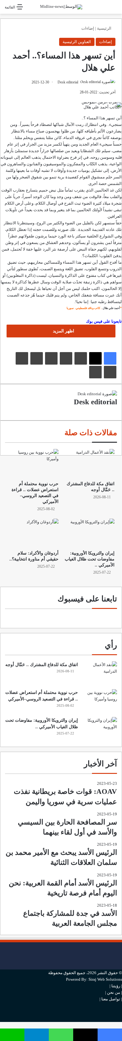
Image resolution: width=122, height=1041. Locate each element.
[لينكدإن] (80, 358)
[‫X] (95, 358)
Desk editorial (68, 82)
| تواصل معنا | (110, 999)
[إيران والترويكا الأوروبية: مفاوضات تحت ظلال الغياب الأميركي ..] (89, 533)
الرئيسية (104, 28)
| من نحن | (113, 992)
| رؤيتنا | (115, 986)
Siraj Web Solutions (105, 979)
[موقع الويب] (115, 410)
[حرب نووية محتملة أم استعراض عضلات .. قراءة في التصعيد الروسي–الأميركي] (33, 463)
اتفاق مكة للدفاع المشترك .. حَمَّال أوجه (41, 664)
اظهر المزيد (63, 331)
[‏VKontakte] (22, 358)
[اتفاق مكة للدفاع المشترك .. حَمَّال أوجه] (89, 463)
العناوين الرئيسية (77, 41)
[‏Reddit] (36, 358)
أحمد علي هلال (111, 308)
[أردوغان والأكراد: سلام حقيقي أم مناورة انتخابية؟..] (33, 533)
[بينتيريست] (51, 358)
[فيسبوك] (110, 358)
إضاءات (87, 28)
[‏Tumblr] (66, 358)
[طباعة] (95, 372)
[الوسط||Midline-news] (61, 6)
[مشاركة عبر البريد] (110, 372)
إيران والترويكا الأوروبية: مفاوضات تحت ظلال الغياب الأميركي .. (89, 559)
